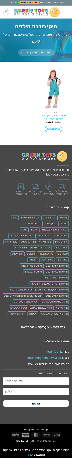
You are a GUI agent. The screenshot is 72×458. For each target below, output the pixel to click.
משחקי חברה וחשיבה (40, 247)
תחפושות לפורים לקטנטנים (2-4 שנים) (49, 283)
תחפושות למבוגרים (33, 271)
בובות (15, 217)
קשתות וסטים (47, 259)
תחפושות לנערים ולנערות (56, 277)
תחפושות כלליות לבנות (31, 265)
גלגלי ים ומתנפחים (33, 223)
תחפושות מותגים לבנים (57, 295)
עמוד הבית (62, 34)
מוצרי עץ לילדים (28, 241)
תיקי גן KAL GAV (18, 307)
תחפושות (33, 259)
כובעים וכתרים (43, 235)
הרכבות (34, 229)
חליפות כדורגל (61, 235)
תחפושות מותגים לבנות (21, 289)
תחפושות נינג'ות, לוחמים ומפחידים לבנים (23, 295)
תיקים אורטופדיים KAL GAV (54, 313)
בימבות (64, 223)
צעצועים (31, 253)
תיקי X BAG (62, 307)
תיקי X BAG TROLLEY (41, 307)
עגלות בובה (62, 253)
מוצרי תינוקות (10, 241)
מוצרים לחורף (61, 241)
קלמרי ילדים (17, 253)
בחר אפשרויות (53, 129)
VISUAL (30, 441)
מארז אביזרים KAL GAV (21, 235)
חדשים (24, 229)
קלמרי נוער (62, 259)
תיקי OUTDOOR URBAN (26, 301)
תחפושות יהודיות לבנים (57, 265)
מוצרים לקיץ (45, 241)
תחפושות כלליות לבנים (57, 271)
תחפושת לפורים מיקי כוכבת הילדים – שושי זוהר (53, 117)
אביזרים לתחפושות (30, 217)
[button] (67, 11)
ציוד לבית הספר (45, 253)
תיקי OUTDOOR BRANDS (55, 301)
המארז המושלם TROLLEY (55, 229)
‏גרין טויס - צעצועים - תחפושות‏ (42, 327)
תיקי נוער (33, 313)
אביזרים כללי (48, 217)
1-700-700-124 (29, 2)
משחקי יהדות (20, 247)
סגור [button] (30, 454)
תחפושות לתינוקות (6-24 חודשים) (51, 289)
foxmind (63, 217)
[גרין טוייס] (37, 12)
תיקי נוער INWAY (17, 313)
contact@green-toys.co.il (44, 358)
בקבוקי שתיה (51, 223)
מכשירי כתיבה (61, 247)
